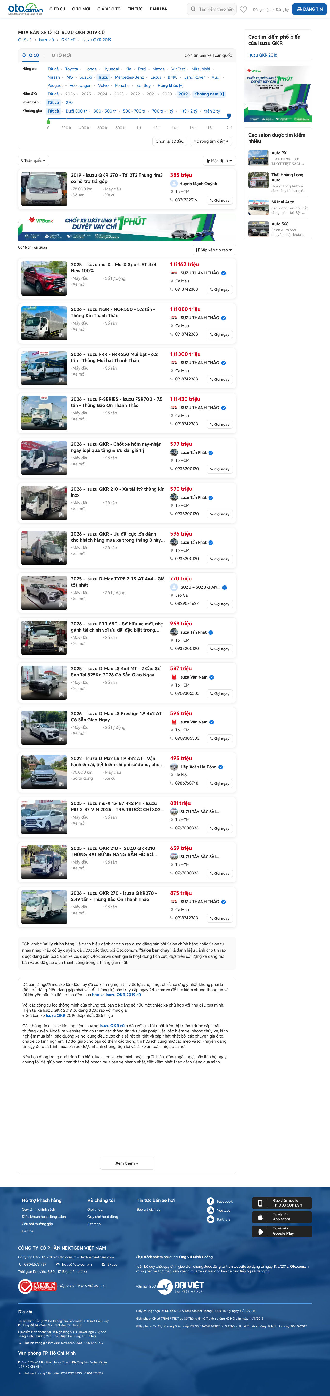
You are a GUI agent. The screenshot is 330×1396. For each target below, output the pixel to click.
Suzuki (86, 77)
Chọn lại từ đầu (170, 141)
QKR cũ (68, 40)
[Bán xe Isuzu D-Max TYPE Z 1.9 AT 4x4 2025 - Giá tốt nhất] (44, 593)
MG (70, 77)
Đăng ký (282, 9)
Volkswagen (81, 85)
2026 (70, 94)
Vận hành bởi (146, 1286)
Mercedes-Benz (129, 77)
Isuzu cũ (46, 40)
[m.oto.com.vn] (282, 1202)
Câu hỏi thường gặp (37, 1224)
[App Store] (282, 1217)
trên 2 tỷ (212, 111)
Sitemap (94, 1224)
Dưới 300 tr (76, 111)
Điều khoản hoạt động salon (44, 1216)
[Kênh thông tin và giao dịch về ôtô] (25, 7)
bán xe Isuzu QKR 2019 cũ (116, 995)
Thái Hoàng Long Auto (287, 177)
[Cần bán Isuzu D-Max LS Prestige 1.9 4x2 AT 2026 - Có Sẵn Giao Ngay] (44, 728)
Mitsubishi (201, 69)
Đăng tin (313, 9)
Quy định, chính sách (38, 1209)
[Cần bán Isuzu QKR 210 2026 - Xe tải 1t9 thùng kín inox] (44, 503)
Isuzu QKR (55, 1015)
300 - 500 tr (105, 111)
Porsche (122, 85)
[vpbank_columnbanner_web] (278, 93)
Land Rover (194, 77)
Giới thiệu (95, 1209)
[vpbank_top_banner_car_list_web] (127, 227)
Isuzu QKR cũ (112, 1025)
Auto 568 (280, 224)
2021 (151, 94)
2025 (86, 94)
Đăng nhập (261, 9)
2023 (119, 94)
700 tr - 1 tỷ (163, 111)
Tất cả (53, 69)
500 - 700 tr (134, 111)
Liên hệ (28, 1231)
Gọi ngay (221, 200)
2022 (135, 94)
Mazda (159, 69)
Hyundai (111, 69)
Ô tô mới (61, 55)
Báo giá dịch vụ (148, 1209)
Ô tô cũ (25, 40)
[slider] (48, 121)
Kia (128, 69)
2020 (167, 94)
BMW (173, 77)
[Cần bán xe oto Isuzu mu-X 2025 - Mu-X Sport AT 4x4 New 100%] (44, 278)
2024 (103, 94)
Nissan (54, 77)
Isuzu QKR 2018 (262, 55)
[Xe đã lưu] (243, 11)
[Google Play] (282, 1231)
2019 (183, 94)
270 (69, 102)
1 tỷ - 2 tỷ (188, 111)
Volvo (103, 85)
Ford (142, 69)
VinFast (178, 69)
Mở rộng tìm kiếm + (210, 141)
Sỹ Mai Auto (282, 202)
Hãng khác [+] (170, 85)
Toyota (71, 69)
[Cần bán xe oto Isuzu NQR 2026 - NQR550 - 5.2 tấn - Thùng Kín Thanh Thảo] (44, 323)
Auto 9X (279, 153)
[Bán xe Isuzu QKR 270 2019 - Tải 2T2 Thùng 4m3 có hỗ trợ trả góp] (44, 189)
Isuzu (103, 77)
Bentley (143, 85)
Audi (216, 77)
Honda (91, 69)
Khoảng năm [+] (209, 94)
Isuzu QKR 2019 (96, 40)
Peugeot (55, 85)
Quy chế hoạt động (102, 1216)
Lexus (156, 77)
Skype (113, 1264)
